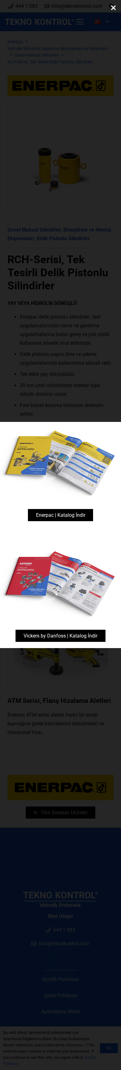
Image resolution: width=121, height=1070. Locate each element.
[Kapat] (113, 8)
